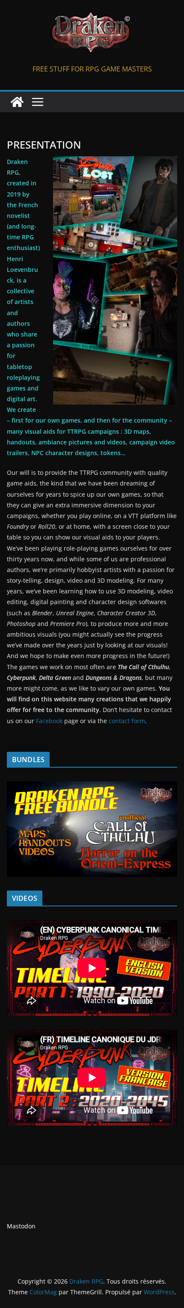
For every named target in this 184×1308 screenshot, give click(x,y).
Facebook (49, 721)
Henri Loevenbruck (22, 269)
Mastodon (21, 1226)
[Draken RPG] (17, 102)
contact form (127, 721)
